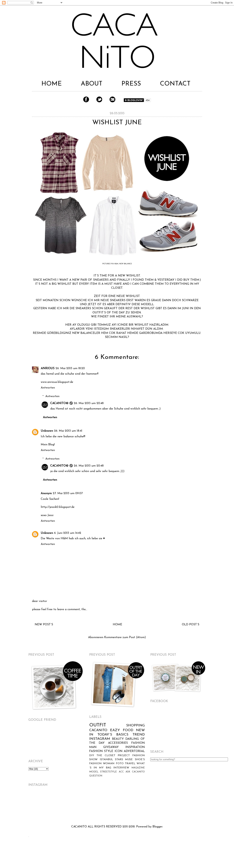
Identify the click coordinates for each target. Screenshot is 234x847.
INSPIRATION (135, 747)
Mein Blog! (48, 444)
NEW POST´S (44, 624)
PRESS (131, 84)
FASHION (96, 751)
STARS (119, 759)
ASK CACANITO (135, 772)
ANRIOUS (47, 368)
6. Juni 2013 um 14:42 (67, 533)
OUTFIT (97, 725)
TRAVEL (130, 763)
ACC (121, 772)
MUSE (129, 759)
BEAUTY (118, 739)
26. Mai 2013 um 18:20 (70, 368)
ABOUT (91, 84)
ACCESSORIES (118, 743)
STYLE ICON (113, 751)
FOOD (128, 730)
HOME (51, 84)
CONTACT (175, 84)
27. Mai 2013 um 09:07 (68, 493)
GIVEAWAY (111, 747)
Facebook (86, 99)
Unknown (47, 430)
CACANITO (98, 730)
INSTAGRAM (99, 739)
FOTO (120, 763)
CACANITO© (59, 403)
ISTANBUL (106, 759)
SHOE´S (140, 759)
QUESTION (95, 776)
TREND (139, 734)
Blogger (157, 826)
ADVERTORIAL (134, 751)
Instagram (112, 99)
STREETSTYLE (108, 772)
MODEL (93, 772)
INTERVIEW (121, 767)
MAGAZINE (138, 768)
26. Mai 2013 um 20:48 (89, 403)
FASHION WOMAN (101, 763)
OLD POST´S (190, 624)
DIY (91, 755)
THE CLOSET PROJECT (113, 755)
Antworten (48, 387)
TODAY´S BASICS (112, 734)
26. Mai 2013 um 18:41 (68, 430)
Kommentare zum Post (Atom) (125, 637)
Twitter (99, 99)
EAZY (115, 730)
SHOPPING (135, 725)
